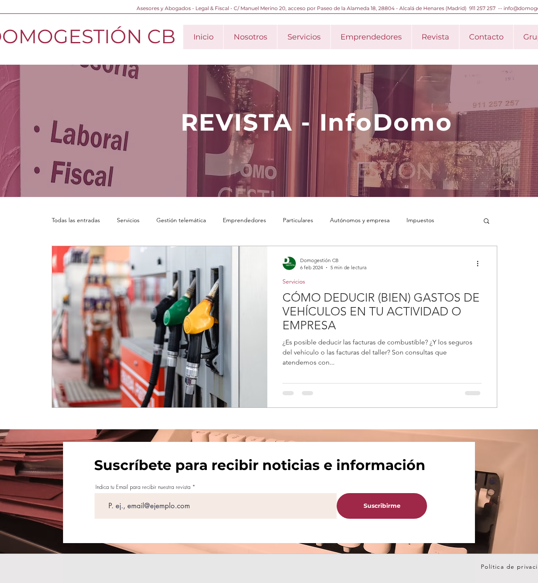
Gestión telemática (181, 220)
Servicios (128, 220)
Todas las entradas (76, 220)
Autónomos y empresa (360, 220)
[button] (487, 221)
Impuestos (420, 220)
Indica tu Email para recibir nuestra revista (142, 487)
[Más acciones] (480, 263)
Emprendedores (244, 220)
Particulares (298, 220)
